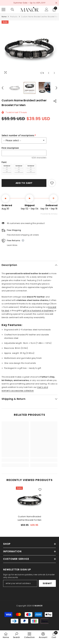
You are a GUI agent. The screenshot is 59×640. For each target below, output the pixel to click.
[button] (48, 73)
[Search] (12, 9)
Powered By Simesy (49, 214)
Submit (47, 583)
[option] (29, 48)
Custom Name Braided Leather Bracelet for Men (30, 518)
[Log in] (46, 9)
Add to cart (24, 183)
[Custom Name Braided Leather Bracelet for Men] (29, 500)
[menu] (3, 9)
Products (14, 16)
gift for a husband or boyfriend (38, 310)
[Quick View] (40, 495)
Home (4, 16)
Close (56, 3)
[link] (15, 460)
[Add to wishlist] (52, 183)
